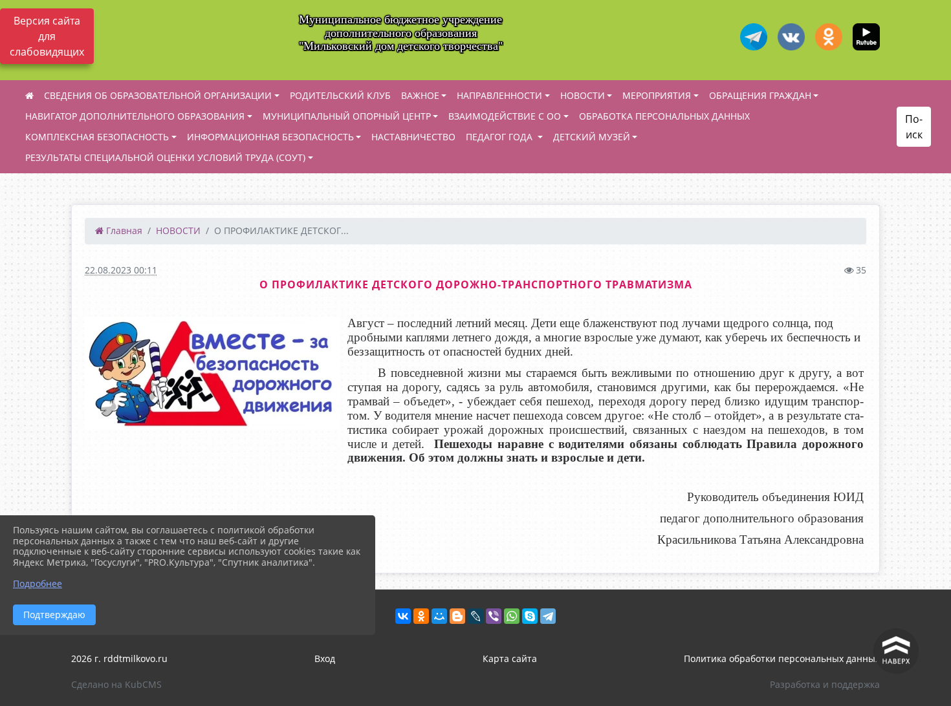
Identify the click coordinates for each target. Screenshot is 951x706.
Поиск (914, 127)
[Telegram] (548, 616)
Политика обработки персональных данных (782, 658)
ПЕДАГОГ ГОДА (500, 137)
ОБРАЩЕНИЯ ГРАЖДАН (760, 95)
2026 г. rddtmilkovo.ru (119, 658)
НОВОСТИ (582, 95)
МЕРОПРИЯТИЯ (656, 95)
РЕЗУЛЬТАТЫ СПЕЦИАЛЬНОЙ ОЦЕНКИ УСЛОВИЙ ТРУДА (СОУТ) (165, 157)
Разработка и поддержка (825, 684)
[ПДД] (212, 373)
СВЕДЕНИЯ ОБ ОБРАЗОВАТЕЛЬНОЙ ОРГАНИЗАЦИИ (158, 95)
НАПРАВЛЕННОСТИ (499, 95)
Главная (123, 230)
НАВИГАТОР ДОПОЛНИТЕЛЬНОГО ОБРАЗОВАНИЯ (135, 116)
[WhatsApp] (511, 616)
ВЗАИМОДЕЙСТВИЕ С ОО (504, 116)
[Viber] (493, 616)
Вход (324, 658)
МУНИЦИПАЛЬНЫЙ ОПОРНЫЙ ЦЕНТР (347, 116)
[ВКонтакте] (403, 616)
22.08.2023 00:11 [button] (121, 270)
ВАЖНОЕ (420, 95)
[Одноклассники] (421, 616)
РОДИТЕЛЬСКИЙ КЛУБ (340, 95)
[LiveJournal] (475, 616)
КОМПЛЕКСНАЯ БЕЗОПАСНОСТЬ (97, 137)
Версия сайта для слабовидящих (47, 36)
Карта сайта (510, 658)
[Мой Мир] (439, 616)
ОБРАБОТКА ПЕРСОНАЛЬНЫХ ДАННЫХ (664, 116)
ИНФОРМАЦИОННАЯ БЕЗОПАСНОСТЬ (270, 137)
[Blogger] (457, 616)
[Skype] (530, 616)
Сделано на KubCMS (116, 684)
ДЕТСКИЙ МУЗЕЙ (591, 137)
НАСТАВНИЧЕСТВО (413, 137)
